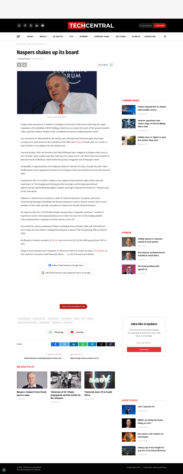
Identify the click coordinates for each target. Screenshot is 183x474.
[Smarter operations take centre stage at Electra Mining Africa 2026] (129, 123)
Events (136, 36)
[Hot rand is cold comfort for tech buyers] (129, 437)
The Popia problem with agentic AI (148, 268)
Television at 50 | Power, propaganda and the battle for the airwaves (66, 395)
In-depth (58, 36)
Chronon (37, 470)
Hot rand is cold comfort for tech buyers (150, 435)
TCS (71, 36)
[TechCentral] (91, 25)
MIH (83, 319)
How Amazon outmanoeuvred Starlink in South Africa (151, 254)
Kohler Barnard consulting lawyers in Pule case (42, 358)
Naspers (79, 142)
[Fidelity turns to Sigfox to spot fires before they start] (129, 140)
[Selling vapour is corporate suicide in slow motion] (129, 242)
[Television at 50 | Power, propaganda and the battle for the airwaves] (66, 380)
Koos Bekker (99, 250)
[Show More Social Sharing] (30, 64)
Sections (121, 36)
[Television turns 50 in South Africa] (99, 380)
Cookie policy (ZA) (133, 467)
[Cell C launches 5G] (129, 409)
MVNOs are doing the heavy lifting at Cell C (150, 421)
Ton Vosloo (56, 323)
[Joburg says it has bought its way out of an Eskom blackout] (129, 450)
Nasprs (90, 319)
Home (19, 44)
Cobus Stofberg (24, 319)
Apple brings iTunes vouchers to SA (84, 358)
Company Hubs (101, 36)
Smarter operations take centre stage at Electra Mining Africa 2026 (151, 123)
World (43, 36)
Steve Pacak (44, 323)
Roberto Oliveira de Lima (27, 323)
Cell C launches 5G (146, 406)
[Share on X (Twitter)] (19, 64)
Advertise (150, 36)
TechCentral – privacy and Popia (154, 467)
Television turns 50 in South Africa (98, 393)
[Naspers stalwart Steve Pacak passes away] (32, 380)
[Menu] (18, 36)
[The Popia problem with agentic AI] (129, 269)
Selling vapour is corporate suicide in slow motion (150, 240)
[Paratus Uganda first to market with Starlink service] (129, 110)
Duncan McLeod (24, 59)
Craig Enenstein (39, 319)
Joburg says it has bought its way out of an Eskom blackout (152, 449)
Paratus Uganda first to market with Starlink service (152, 108)
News (30, 36)
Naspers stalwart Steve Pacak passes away (31, 393)
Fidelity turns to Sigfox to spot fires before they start (152, 139)
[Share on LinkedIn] (24, 64)
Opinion (84, 36)
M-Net (55, 240)
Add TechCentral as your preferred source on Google (68, 273)
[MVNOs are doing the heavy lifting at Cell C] (129, 423)
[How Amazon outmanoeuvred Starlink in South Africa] (129, 255)
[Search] (165, 36)
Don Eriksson (53, 319)
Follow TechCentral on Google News (67, 265)
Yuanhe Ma (68, 323)
